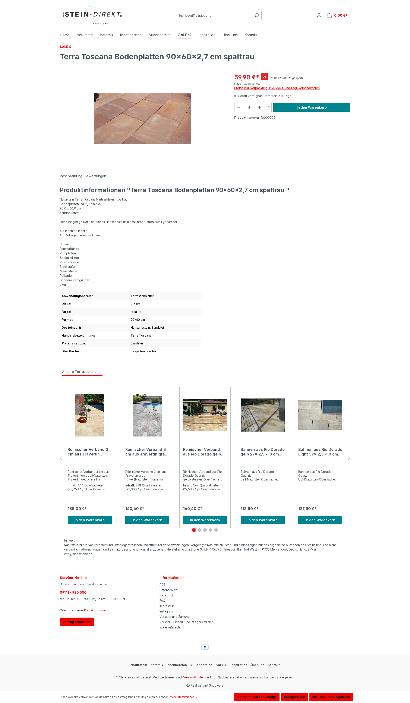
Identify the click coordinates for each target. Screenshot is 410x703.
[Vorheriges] (61, 458)
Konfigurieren (294, 697)
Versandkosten (194, 677)
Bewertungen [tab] (95, 176)
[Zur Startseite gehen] (92, 14)
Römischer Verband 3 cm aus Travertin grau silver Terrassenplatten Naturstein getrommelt (147, 452)
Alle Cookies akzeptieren (331, 697)
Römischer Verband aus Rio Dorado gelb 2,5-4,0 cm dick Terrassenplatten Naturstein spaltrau (202, 452)
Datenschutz (168, 590)
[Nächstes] (349, 458)
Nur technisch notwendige (256, 697)
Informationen (172, 578)
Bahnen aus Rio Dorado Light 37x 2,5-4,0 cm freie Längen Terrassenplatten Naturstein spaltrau (320, 452)
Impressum (167, 606)
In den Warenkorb (312, 107)
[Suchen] (257, 15)
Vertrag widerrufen (77, 622)
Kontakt (274, 665)
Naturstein (138, 665)
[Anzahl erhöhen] (259, 107)
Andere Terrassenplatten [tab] (82, 371)
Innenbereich (177, 665)
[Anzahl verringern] (238, 107)
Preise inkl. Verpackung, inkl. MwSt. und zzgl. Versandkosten (277, 88)
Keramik (157, 665)
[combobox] (214, 15)
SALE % (221, 665)
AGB (162, 584)
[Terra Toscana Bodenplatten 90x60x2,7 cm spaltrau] (142, 118)
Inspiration (239, 665)
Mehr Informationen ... (183, 697)
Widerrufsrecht (170, 627)
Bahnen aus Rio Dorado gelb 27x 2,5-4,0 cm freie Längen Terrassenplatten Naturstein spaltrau (263, 452)
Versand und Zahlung (175, 616)
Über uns (257, 665)
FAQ (162, 600)
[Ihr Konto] (319, 15)
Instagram (166, 611)
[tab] (71, 176)
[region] (143, 119)
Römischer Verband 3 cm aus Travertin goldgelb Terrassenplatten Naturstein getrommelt (89, 452)
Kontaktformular (95, 610)
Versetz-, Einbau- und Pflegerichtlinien (187, 622)
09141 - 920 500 (73, 592)
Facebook (167, 595)
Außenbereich (201, 665)
